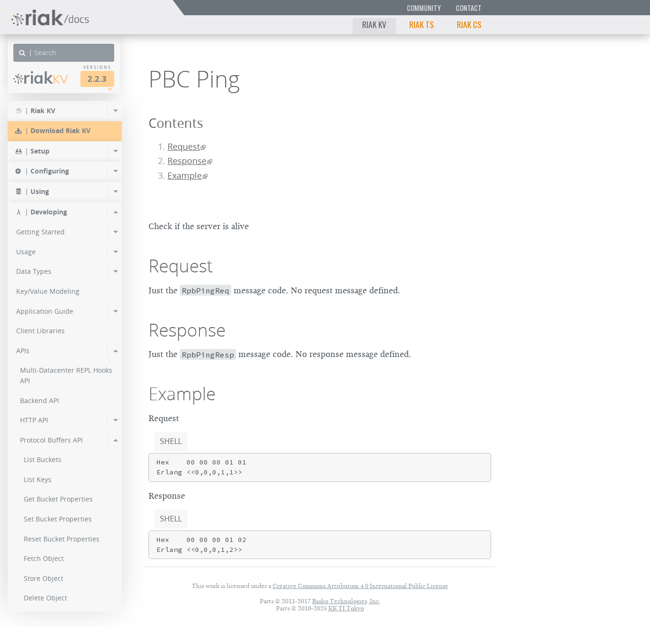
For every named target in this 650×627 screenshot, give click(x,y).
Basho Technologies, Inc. (346, 601)
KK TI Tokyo (346, 608)
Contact (469, 8)
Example (184, 175)
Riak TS (421, 24)
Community (424, 8)
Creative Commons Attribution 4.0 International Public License (360, 585)
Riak (45, 77)
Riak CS (469, 24)
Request (183, 146)
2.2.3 (97, 78)
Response (187, 160)
